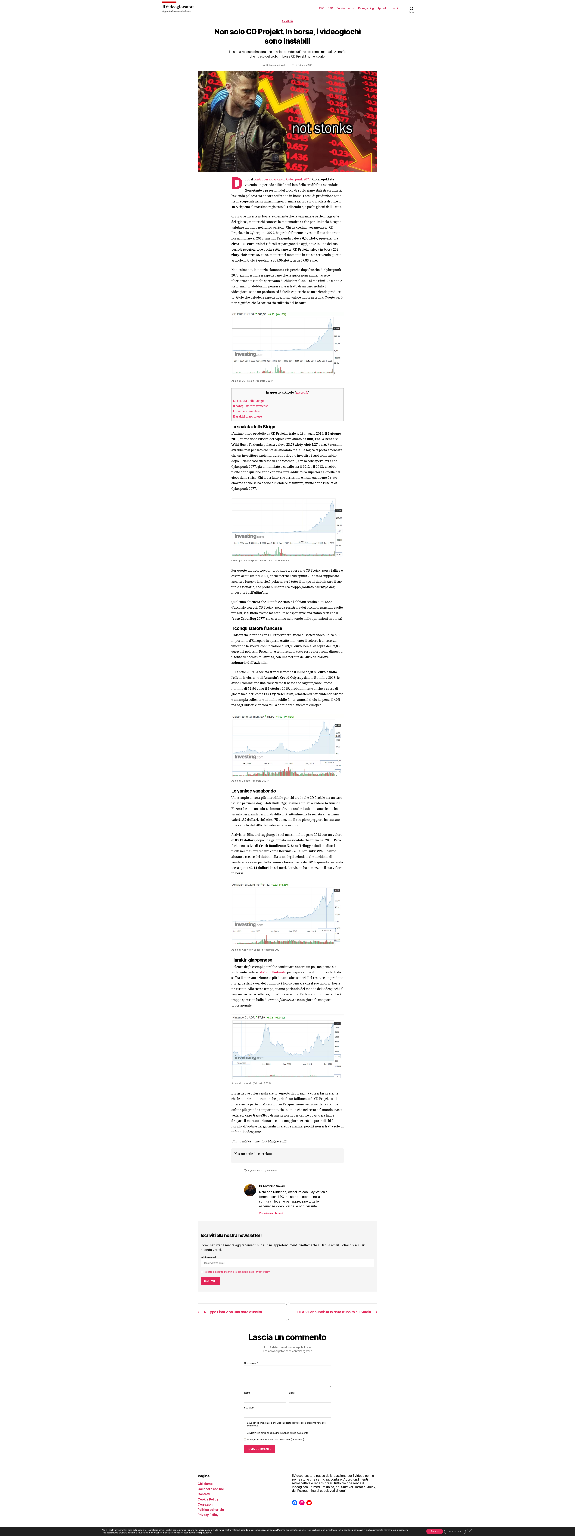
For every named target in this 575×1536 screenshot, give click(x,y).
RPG (330, 8)
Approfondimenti (387, 8)
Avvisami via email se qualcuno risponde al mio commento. (278, 1433)
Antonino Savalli (277, 65)
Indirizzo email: (208, 1257)
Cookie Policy (208, 1499)
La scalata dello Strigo (248, 401)
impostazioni (205, 1532)
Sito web (249, 1407)
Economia (272, 1170)
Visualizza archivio (271, 1213)
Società (287, 20)
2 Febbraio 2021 (304, 65)
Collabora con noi (211, 1489)
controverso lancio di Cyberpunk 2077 (282, 179)
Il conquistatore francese (250, 406)
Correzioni (205, 1504)
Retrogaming (366, 8)
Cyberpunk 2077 (256, 1170)
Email (292, 1393)
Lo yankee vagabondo (248, 411)
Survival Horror (345, 8)
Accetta (435, 1531)
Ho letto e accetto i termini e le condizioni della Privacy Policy (237, 1271)
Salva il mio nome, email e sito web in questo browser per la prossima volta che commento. (286, 1424)
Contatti (204, 1494)
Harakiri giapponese (247, 416)
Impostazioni (455, 1531)
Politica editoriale (211, 1510)
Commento (251, 1363)
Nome (247, 1393)
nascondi (302, 392)
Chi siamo (205, 1484)
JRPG (321, 8)
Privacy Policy (208, 1515)
